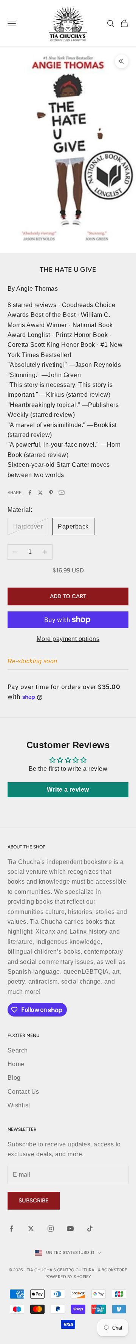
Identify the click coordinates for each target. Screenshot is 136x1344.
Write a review (68, 789)
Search (18, 1050)
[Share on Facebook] (30, 493)
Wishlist (19, 1105)
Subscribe (34, 1200)
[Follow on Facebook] (11, 1228)
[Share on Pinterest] (51, 493)
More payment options (68, 639)
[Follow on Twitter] (31, 1228)
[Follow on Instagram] (50, 1228)
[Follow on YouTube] (70, 1228)
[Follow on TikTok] (90, 1228)
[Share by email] (62, 493)
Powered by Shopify (68, 1276)
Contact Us (23, 1091)
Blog (14, 1077)
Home (16, 1064)
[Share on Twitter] (40, 493)
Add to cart (68, 596)
